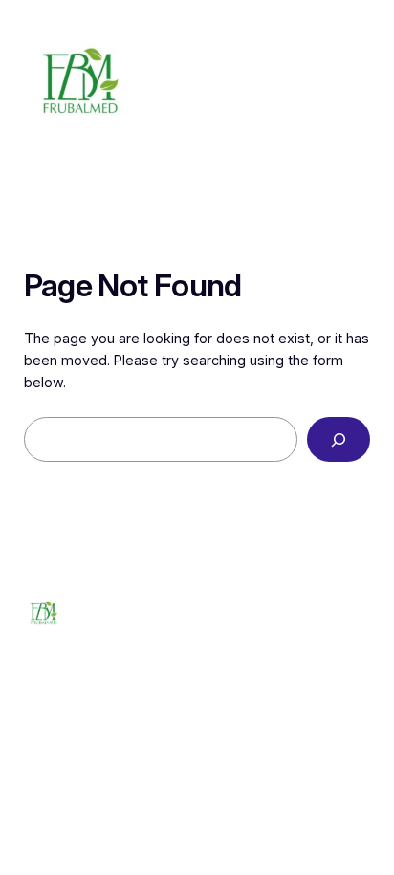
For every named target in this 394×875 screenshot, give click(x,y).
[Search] (338, 439)
